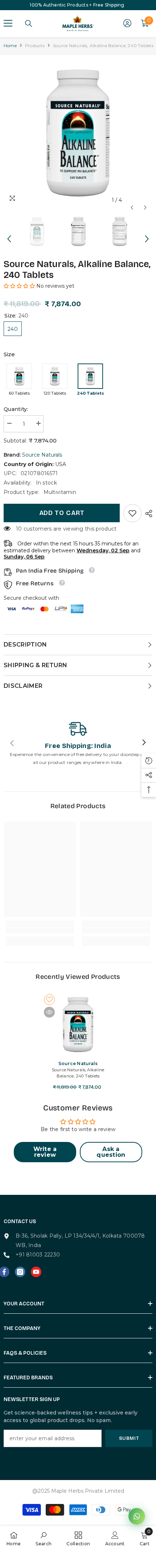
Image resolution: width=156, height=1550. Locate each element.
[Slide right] (143, 743)
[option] (78, 133)
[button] (132, 200)
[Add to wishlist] (49, 999)
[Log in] (127, 23)
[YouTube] (36, 1272)
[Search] (28, 23)
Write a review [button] (45, 1152)
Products (35, 45)
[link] (132, 513)
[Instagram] (20, 1272)
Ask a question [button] (111, 1152)
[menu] (8, 23)
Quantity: (16, 409)
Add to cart (62, 513)
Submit (129, 1438)
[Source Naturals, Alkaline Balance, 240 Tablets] (78, 1024)
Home (10, 45)
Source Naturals (42, 455)
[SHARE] (146, 513)
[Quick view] (49, 1012)
